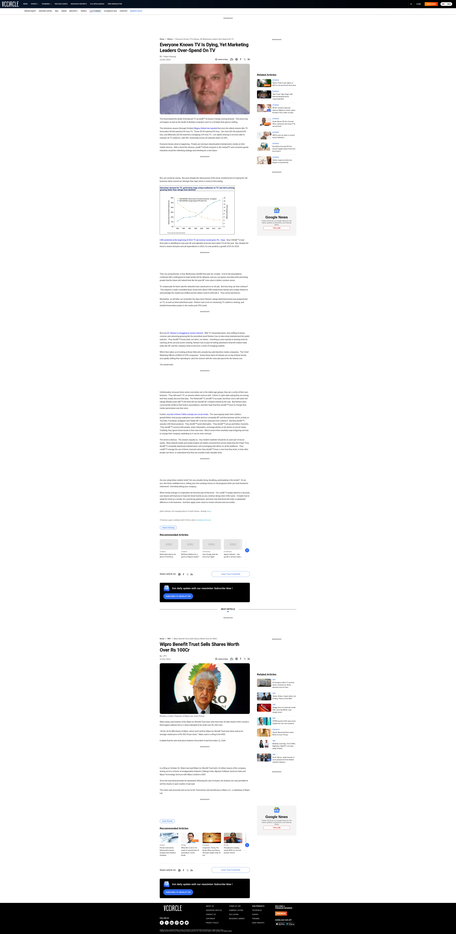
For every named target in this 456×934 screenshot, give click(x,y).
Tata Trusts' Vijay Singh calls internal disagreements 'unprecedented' (282, 96)
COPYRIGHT (210, 919)
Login (418, 4)
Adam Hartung (170, 57)
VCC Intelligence (97, 4)
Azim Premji (167, 821)
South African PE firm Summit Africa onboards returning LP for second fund (283, 123)
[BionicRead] (231, 59)
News (25, 4)
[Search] (411, 4)
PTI (165, 656)
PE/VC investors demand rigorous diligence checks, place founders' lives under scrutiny (283, 110)
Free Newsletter (115, 4)
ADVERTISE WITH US (214, 910)
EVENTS (255, 914)
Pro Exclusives (61, 4)
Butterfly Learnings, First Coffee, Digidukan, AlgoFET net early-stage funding (284, 746)
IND (443, 4)
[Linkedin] (249, 60)
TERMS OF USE (235, 906)
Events (34, 4)
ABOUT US (210, 906)
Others (170, 39)
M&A (56, 11)
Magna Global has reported (205, 128)
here (208, 511)
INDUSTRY (73, 11)
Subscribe (431, 4)
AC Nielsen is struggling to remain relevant (185, 333)
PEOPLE (84, 11)
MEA (449, 4)
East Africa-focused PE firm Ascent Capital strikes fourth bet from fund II (283, 148)
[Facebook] (241, 60)
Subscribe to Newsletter (178, 596)
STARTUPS (123, 11)
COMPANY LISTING (236, 910)
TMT (169, 639)
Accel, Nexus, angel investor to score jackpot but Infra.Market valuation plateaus (283, 759)
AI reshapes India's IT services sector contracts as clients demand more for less (283, 685)
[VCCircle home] (10, 4)
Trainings (46, 4)
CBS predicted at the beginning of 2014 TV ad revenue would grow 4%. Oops (192, 240)
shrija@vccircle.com (204, 520)
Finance (276, 729)
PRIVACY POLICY (212, 923)
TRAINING (255, 919)
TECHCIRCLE (257, 910)
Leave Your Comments (230, 574)
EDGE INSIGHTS (258, 923)
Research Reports (79, 4)
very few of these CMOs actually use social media (187, 414)
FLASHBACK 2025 (110, 11)
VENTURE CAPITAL (45, 11)
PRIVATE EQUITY (30, 11)
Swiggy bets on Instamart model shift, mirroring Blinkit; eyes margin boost (284, 709)
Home (162, 39)
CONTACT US (211, 914)
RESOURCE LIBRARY (237, 919)
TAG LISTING (234, 914)
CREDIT (64, 11)
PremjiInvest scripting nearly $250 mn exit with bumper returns (232, 850)
